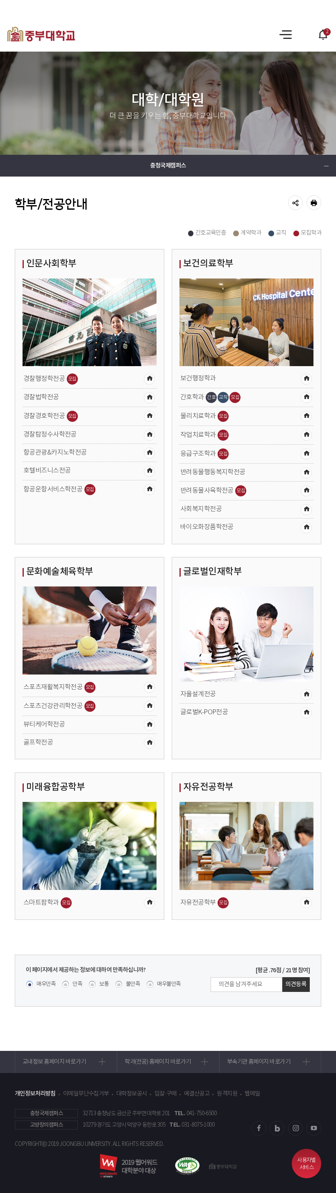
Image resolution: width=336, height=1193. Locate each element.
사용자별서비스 (306, 1164)
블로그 (277, 1128)
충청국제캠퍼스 (168, 165)
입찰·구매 (165, 1094)
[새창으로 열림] (183, 1166)
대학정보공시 (131, 1094)
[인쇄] (313, 202)
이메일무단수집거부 (86, 1094)
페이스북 (259, 1128)
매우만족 (45, 984)
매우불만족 (168, 984)
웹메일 (252, 1094)
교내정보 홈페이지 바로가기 (54, 1062)
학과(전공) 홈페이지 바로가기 (158, 1062)
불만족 (133, 984)
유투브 (313, 1128)
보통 (104, 984)
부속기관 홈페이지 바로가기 (258, 1062)
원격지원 (227, 1094)
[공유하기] (295, 202)
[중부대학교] (41, 34)
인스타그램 (295, 1128)
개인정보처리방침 (35, 1093)
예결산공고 (196, 1094)
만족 (77, 984)
